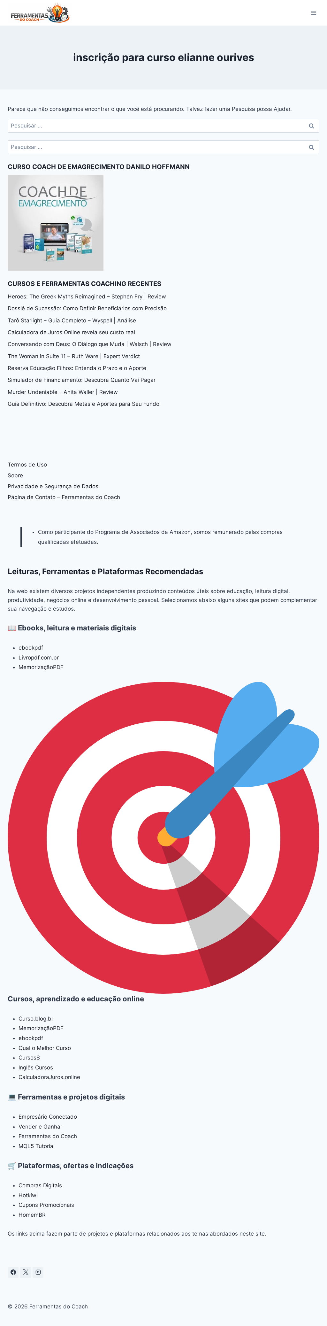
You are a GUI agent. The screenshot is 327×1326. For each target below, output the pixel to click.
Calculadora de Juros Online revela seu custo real (71, 332)
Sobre (15, 475)
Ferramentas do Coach (48, 1136)
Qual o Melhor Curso (45, 1048)
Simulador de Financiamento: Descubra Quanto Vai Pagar (82, 380)
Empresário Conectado (48, 1117)
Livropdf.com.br (39, 657)
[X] (25, 1272)
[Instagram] (38, 1272)
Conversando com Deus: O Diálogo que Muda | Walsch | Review (89, 344)
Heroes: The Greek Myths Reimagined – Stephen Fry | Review (87, 296)
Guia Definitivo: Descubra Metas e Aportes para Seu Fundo (83, 404)
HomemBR (32, 1215)
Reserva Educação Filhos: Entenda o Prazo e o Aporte (77, 368)
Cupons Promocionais (46, 1205)
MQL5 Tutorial (37, 1146)
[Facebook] (13, 1272)
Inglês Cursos (36, 1067)
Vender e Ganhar (40, 1126)
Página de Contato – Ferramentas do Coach (64, 497)
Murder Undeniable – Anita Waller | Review (63, 392)
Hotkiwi (28, 1195)
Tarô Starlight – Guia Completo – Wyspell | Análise (72, 320)
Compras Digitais (40, 1185)
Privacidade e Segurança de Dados (53, 486)
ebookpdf (31, 647)
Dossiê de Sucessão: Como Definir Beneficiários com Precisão (87, 308)
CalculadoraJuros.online (49, 1077)
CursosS (29, 1057)
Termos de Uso (27, 464)
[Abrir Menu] (313, 13)
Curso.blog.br (36, 1018)
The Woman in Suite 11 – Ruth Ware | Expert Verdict (74, 356)
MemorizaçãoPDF (41, 667)
